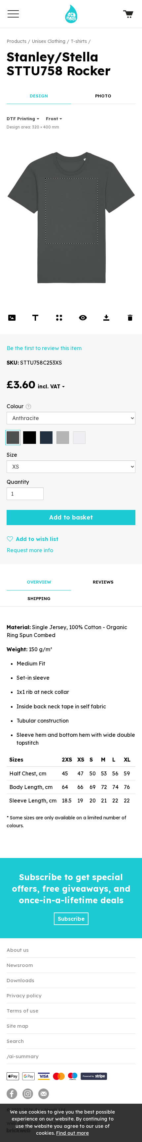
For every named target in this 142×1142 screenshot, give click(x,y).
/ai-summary (23, 1056)
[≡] (13, 13)
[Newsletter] (44, 1094)
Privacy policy (24, 995)
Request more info (30, 550)
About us (18, 950)
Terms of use (22, 1011)
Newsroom (20, 965)
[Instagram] (28, 1094)
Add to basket (71, 517)
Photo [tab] (103, 95)
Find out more (72, 1133)
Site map (17, 1026)
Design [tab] (39, 95)
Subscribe (71, 918)
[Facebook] (12, 1094)
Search (15, 1041)
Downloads (20, 980)
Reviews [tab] (103, 582)
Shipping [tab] (39, 598)
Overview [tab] (39, 582)
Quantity (18, 482)
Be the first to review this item (44, 348)
